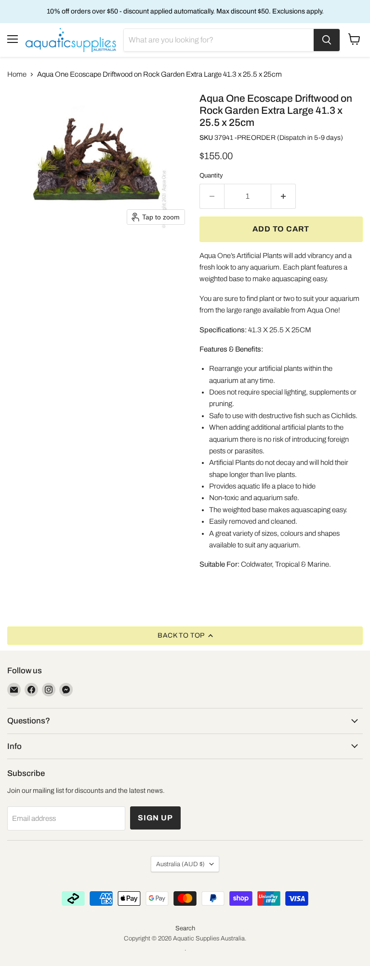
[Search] (327, 40)
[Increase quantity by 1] (283, 196)
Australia (180, 864)
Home (16, 74)
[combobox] (219, 40)
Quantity (211, 175)
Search (185, 928)
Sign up (155, 818)
